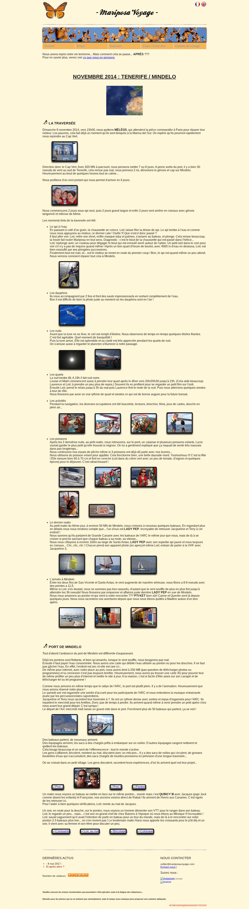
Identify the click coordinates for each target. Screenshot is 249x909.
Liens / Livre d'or (154, 46)
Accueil (49, 46)
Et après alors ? (55, 866)
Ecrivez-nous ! (168, 866)
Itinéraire (116, 46)
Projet (81, 46)
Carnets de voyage (187, 46)
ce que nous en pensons (99, 57)
